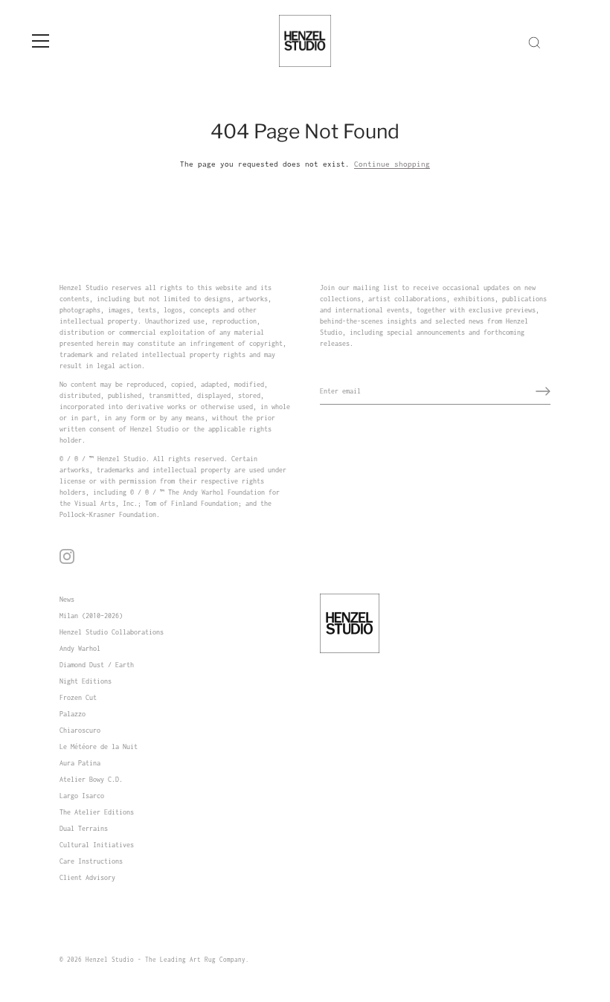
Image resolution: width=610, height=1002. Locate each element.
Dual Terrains (84, 828)
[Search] (534, 43)
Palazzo (73, 714)
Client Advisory (87, 877)
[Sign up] (543, 391)
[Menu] (41, 41)
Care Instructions (91, 861)
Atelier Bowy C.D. (91, 779)
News (67, 599)
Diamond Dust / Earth (97, 665)
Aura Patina (80, 763)
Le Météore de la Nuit (99, 746)
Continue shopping (392, 164)
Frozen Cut (78, 697)
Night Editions (86, 681)
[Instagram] (67, 556)
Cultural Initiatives (97, 845)
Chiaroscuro (80, 730)
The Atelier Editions (97, 812)
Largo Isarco (82, 795)
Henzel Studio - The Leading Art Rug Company (165, 959)
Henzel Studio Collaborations (112, 632)
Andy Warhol (80, 648)
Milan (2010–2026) (91, 615)
